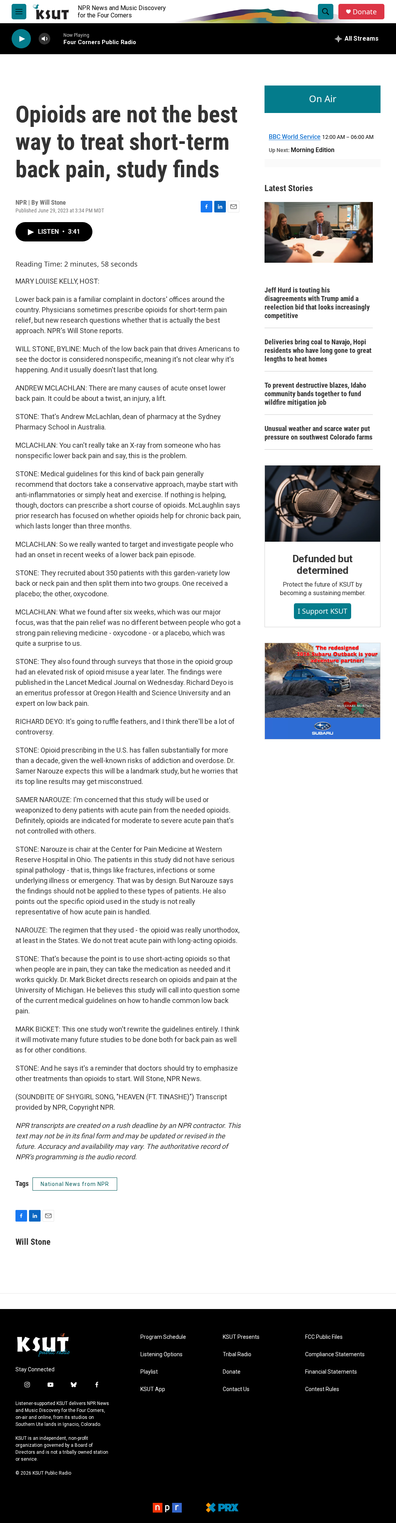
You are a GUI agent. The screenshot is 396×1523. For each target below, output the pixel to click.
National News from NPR (75, 1184)
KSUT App (152, 1389)
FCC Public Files (324, 1337)
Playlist (149, 1372)
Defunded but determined (322, 564)
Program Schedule (163, 1337)
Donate (365, 12)
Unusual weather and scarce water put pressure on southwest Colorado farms (318, 432)
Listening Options (161, 1354)
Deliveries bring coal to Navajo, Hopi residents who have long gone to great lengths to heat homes (318, 350)
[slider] (57, 38)
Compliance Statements (335, 1354)
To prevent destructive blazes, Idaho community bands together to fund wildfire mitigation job (315, 393)
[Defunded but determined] (322, 503)
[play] (21, 38)
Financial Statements (331, 1372)
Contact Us (236, 1389)
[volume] (44, 39)
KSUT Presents (241, 1337)
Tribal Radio (237, 1354)
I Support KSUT (322, 611)
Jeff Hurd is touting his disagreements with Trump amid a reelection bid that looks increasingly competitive (317, 303)
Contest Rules (322, 1389)
